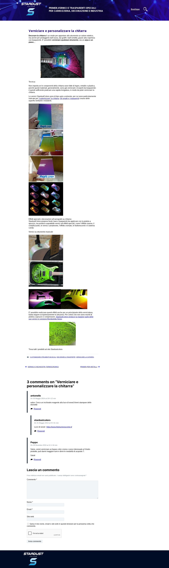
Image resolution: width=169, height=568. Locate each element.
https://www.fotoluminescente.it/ (59, 427)
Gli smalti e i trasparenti (69, 98)
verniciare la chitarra (85, 357)
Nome (30, 502)
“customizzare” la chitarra (49, 98)
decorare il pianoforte (66, 357)
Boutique (135, 9)
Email (30, 509)
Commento (32, 479)
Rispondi (37, 409)
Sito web (30, 517)
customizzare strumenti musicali (43, 357)
